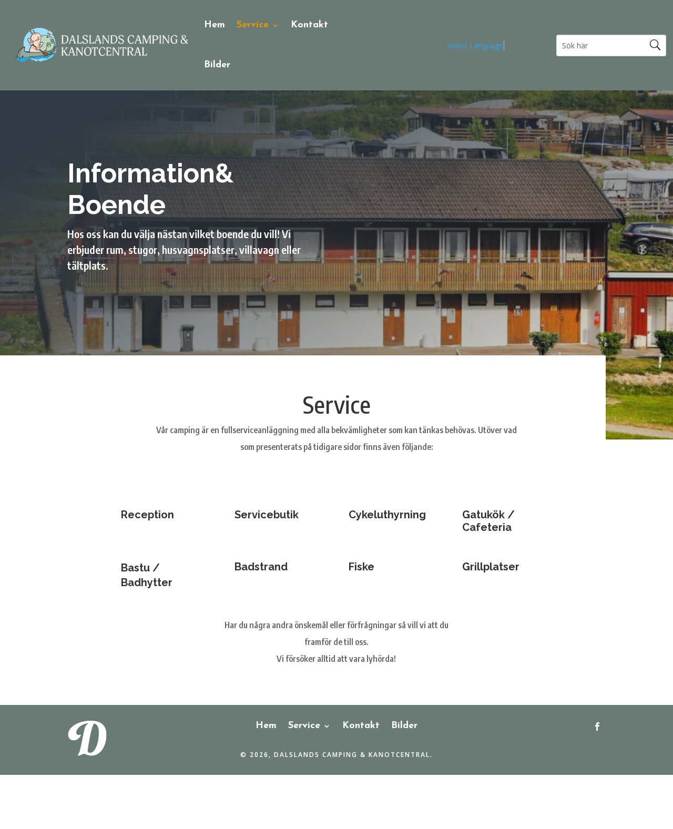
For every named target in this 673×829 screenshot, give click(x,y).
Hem (214, 25)
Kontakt (309, 25)
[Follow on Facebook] (597, 726)
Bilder (217, 65)
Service (253, 25)
